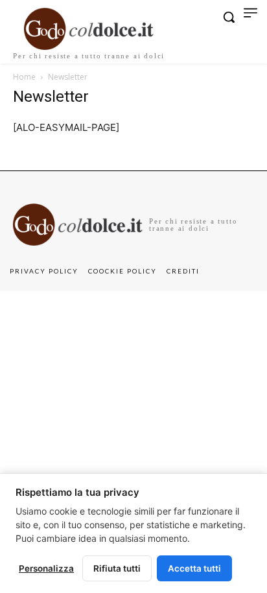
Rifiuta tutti (117, 568)
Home (24, 76)
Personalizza (46, 568)
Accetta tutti (194, 568)
